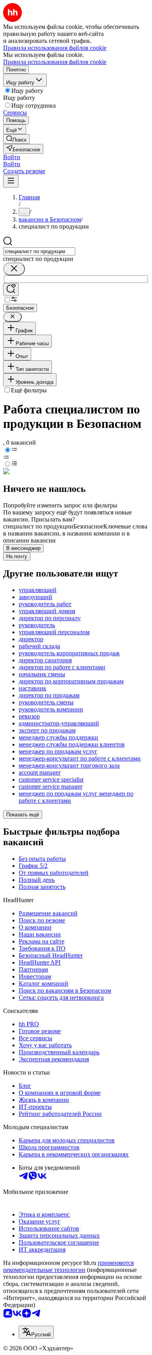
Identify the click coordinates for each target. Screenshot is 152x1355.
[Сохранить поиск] (11, 289)
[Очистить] (14, 268)
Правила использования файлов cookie (54, 62)
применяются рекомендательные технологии (68, 1266)
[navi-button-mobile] (11, 181)
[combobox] (39, 251)
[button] (11, 157)
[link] (16, 139)
